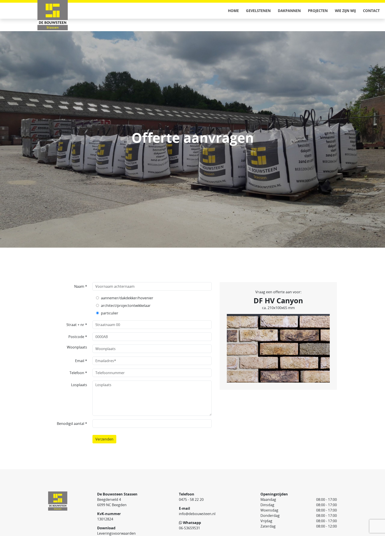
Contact (371, 10)
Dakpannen (289, 10)
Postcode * (77, 336)
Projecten (318, 10)
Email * (81, 360)
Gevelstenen (258, 10)
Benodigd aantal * (72, 423)
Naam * (80, 286)
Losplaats (79, 384)
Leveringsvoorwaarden (116, 533)
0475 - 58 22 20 (191, 499)
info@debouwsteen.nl (197, 513)
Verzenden (104, 439)
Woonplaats (77, 347)
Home (233, 10)
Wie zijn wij (345, 10)
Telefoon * (78, 372)
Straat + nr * (76, 324)
